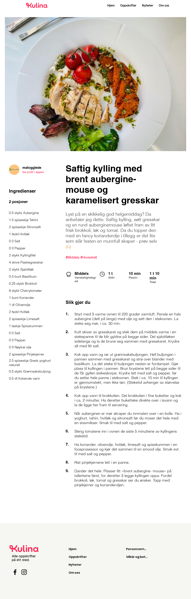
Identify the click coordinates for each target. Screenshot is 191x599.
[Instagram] (24, 572)
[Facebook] (15, 572)
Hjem (72, 549)
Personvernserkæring (137, 549)
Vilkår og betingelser (137, 557)
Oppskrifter (78, 557)
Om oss (74, 573)
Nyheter (75, 565)
